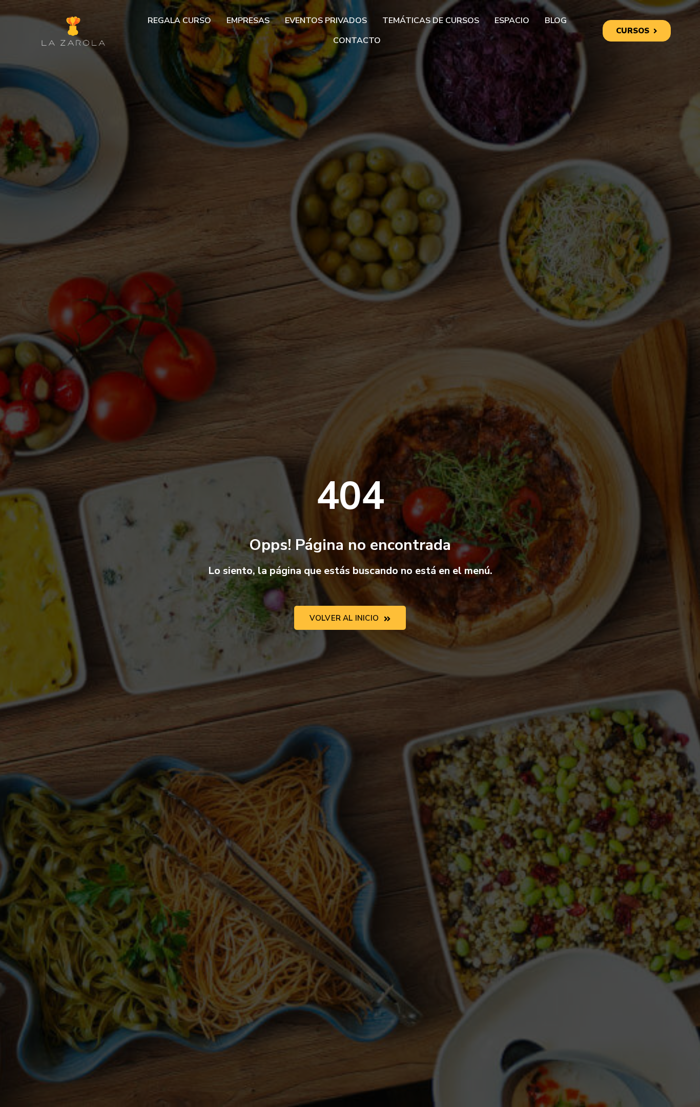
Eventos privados (326, 20)
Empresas (248, 20)
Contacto (357, 40)
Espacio (512, 20)
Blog (556, 20)
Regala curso (179, 20)
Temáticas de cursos (430, 20)
